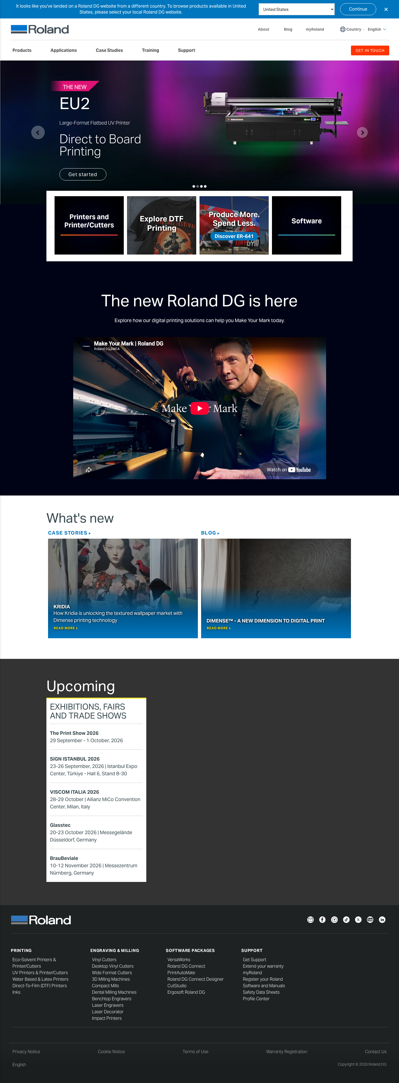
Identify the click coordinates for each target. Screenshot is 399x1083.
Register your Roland (263, 979)
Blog (208, 533)
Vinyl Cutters (104, 960)
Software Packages (190, 950)
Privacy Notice (26, 1052)
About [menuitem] (263, 29)
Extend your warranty (263, 966)
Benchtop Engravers (111, 999)
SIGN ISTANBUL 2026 (75, 759)
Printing (21, 950)
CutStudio (176, 986)
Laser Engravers (107, 1005)
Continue (358, 9)
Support (251, 950)
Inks (16, 992)
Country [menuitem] (353, 29)
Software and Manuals (264, 986)
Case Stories (67, 533)
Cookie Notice (111, 1052)
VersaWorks (178, 960)
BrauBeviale (64, 858)
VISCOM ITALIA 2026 (74, 792)
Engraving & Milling (114, 950)
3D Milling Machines (111, 979)
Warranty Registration (286, 1052)
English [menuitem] (374, 29)
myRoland (252, 973)
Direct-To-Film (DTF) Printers (39, 986)
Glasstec (60, 825)
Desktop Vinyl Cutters (113, 966)
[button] (38, 132)
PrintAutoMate (181, 973)
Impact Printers (107, 1018)
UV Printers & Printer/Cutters (40, 973)
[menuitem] (25, 50)
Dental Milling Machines (114, 992)
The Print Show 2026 (74, 733)
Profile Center (256, 999)
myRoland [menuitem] (315, 29)
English (19, 1065)
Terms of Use (195, 1052)
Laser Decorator (107, 1012)
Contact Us (376, 1052)
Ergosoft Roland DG (186, 992)
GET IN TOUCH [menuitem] (370, 50)
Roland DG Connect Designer (195, 979)
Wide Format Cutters (112, 973)
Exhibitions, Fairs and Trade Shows (88, 711)
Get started (82, 174)
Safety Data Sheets (261, 992)
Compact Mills (105, 986)
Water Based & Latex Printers (40, 979)
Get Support (254, 960)
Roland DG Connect (186, 966)
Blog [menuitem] (288, 29)
